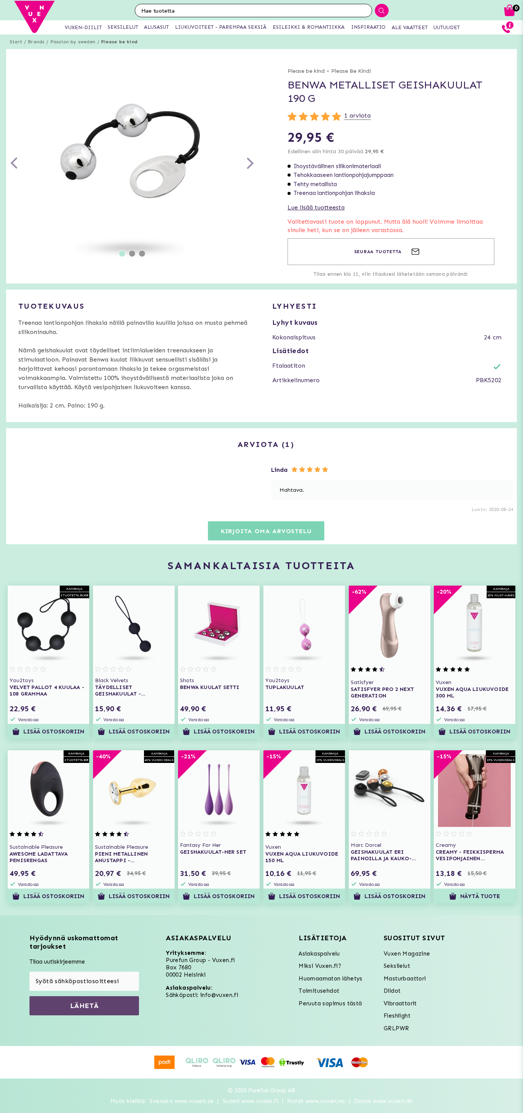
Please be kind (119, 41)
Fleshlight (397, 1015)
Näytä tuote (480, 896)
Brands (36, 41)
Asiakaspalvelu (319, 953)
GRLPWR (396, 1028)
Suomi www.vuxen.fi (250, 1101)
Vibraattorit (400, 1003)
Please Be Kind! (351, 71)
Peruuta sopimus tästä (330, 1003)
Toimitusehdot (319, 990)
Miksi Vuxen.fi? (320, 965)
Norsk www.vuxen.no (316, 1101)
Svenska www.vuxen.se (182, 1101)
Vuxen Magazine (407, 953)
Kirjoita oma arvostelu (266, 531)
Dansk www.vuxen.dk (383, 1101)
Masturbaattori (405, 978)
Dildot (392, 990)
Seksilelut (397, 965)
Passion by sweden (73, 41)
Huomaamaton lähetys (331, 978)
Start (16, 41)
